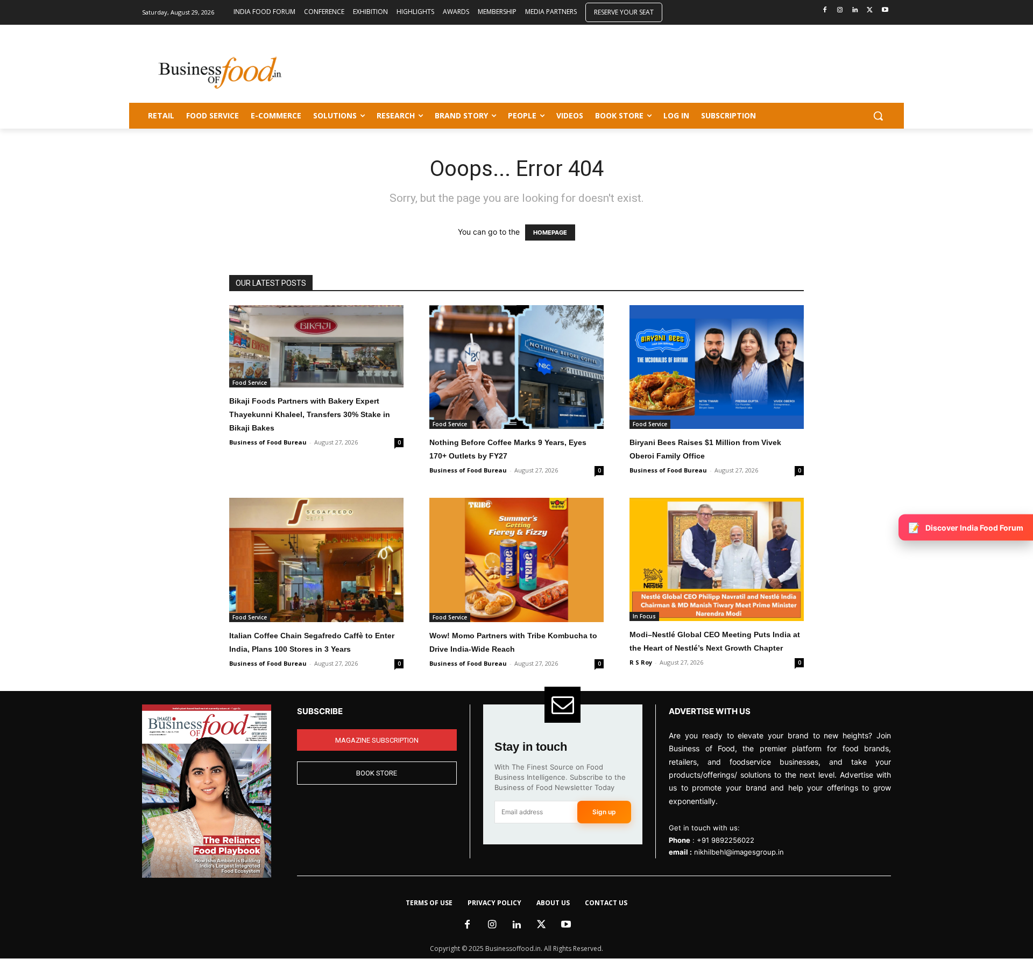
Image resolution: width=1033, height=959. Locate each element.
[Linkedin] (855, 10)
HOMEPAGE (550, 232)
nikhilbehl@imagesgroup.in (739, 852)
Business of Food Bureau (268, 442)
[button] (878, 116)
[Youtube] (885, 10)
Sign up (604, 812)
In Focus (644, 616)
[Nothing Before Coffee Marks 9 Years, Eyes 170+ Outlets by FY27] (516, 367)
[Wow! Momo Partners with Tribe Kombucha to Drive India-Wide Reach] (516, 560)
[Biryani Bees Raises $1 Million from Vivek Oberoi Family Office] (716, 367)
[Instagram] (840, 10)
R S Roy (640, 662)
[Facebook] (825, 10)
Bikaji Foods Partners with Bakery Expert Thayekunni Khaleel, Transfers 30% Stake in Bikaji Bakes (309, 414)
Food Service (249, 382)
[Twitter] (870, 10)
